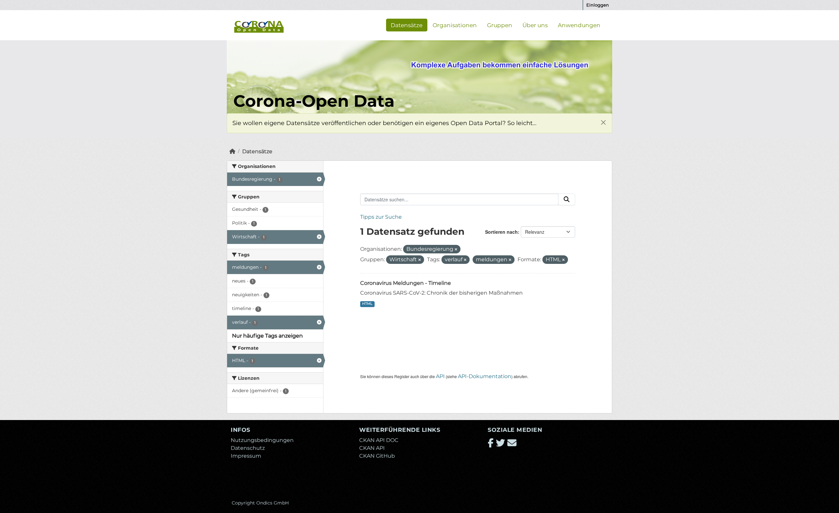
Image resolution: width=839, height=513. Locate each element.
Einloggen (597, 5)
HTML (367, 304)
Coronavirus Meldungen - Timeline (405, 283)
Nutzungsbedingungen (262, 440)
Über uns (535, 25)
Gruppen (499, 25)
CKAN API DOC (379, 440)
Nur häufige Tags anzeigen (267, 336)
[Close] (603, 122)
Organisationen (455, 25)
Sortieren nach (501, 232)
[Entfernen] (456, 249)
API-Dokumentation (484, 376)
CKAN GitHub (377, 456)
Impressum (246, 456)
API (440, 376)
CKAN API (372, 448)
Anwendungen (579, 25)
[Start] (232, 151)
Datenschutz (248, 448)
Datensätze (406, 25)
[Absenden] (566, 199)
